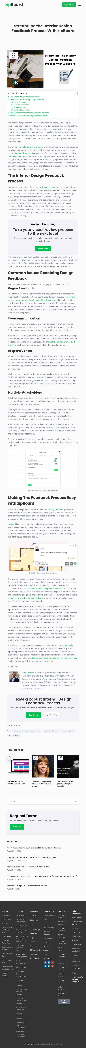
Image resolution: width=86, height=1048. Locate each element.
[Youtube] (52, 962)
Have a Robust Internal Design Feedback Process (29, 115)
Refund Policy (77, 936)
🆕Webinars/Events (37, 950)
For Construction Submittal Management (22, 938)
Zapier (46, 950)
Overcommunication (21, 105)
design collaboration (51, 731)
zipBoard (12, 524)
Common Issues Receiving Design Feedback (27, 99)
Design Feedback (68, 731)
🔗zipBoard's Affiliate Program (77, 979)
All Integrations (49, 915)
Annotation (6, 923)
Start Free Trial (51, 715)
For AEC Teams (21, 967)
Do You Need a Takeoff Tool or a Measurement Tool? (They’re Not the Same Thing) (42, 876)
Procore (46, 942)
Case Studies (35, 958)
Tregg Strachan (28, 672)
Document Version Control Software (21, 1000)
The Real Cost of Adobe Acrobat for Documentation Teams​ (32, 857)
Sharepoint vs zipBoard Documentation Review (27, 886)
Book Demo (33, 715)
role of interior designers (30, 147)
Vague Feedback (20, 102)
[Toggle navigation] (79, 5)
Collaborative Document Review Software (22, 973)
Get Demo (17, 827)
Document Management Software (20, 982)
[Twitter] (49, 962)
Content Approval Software (19, 1016)
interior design (14, 735)
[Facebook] (45, 962)
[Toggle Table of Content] (74, 93)
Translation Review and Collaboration (20, 1034)
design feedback (56, 509)
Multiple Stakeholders (22, 110)
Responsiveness (19, 107)
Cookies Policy (77, 945)
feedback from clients (24, 153)
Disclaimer (75, 955)
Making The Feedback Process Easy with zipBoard (29, 113)
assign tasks (67, 645)
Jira (45, 923)
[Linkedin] (45, 966)
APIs (45, 955)
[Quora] (52, 966)
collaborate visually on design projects (27, 731)
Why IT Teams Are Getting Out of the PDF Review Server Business (34, 848)
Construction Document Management (20, 947)
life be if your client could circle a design (26, 598)
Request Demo (69, 5)
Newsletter (34, 954)
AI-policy (75, 973)
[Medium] (49, 966)
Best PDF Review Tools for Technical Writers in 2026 (28, 867)
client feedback (14, 156)
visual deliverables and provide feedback (45, 588)
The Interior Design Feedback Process (25, 96)
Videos (32, 942)
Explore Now (43, 248)
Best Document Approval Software (21, 991)
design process (48, 187)
